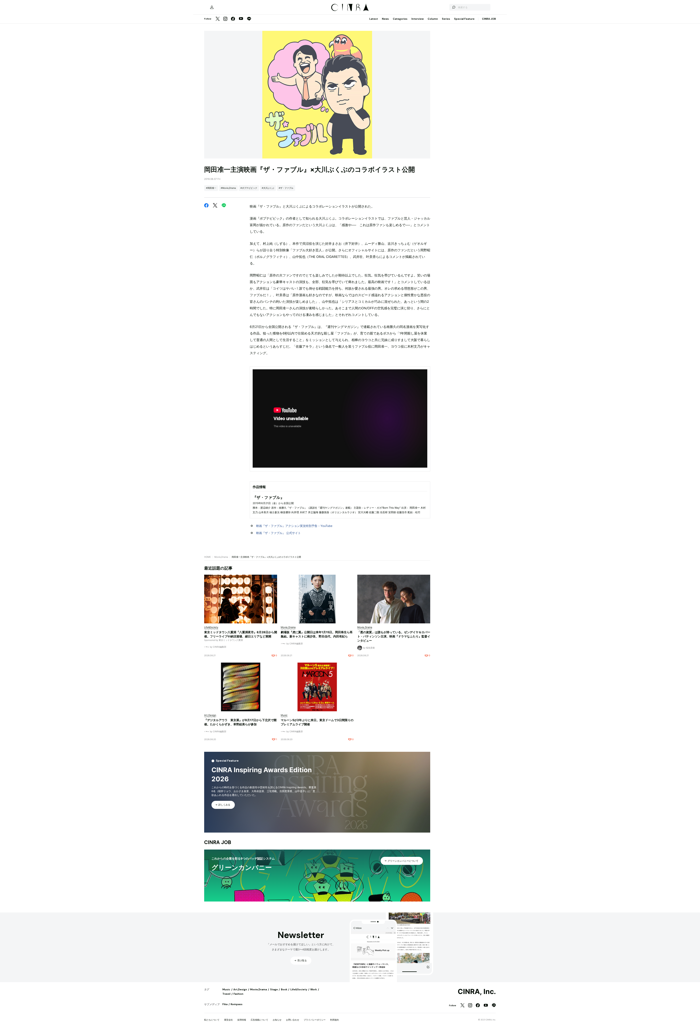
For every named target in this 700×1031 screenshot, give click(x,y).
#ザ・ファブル (286, 188)
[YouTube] (241, 19)
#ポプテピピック (248, 188)
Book (284, 989)
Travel (226, 994)
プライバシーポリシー (315, 1019)
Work (313, 989)
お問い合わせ (292, 1019)
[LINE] (249, 19)
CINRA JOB (489, 18)
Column (433, 18)
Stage (274, 989)
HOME (207, 557)
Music (226, 989)
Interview (417, 18)
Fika (225, 1004)
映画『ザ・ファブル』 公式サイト (278, 533)
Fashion (238, 994)
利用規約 (334, 1019)
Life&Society (298, 989)
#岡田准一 (211, 188)
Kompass (236, 1004)
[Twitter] (218, 19)
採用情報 (241, 1019)
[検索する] (453, 7)
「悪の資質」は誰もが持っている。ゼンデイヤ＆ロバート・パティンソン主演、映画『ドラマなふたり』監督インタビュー (393, 636)
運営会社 (228, 1019)
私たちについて (211, 1019)
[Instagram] (225, 19)
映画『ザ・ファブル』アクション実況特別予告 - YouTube (294, 526)
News (385, 18)
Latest (373, 18)
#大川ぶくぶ (268, 188)
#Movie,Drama (228, 188)
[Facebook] (233, 19)
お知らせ (277, 1019)
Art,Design (240, 989)
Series (446, 18)
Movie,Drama (221, 557)
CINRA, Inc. (477, 992)
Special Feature (464, 18)
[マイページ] (212, 7)
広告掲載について (259, 1019)
